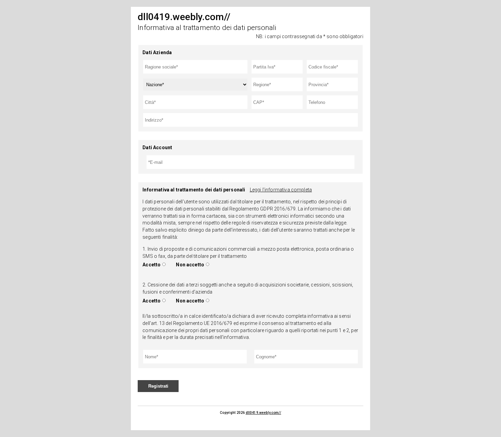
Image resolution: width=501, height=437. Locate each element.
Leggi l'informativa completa (281, 189)
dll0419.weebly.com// (263, 413)
